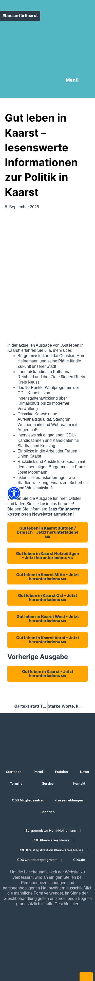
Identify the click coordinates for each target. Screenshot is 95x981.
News (84, 772)
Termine (16, 783)
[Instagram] (41, 48)
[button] (88, 48)
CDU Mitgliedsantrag (28, 800)
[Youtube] (55, 48)
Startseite (14, 772)
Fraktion (61, 772)
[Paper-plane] (69, 48)
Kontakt (79, 783)
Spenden (48, 812)
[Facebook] (27, 48)
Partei (38, 772)
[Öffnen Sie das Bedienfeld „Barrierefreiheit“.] (14, 493)
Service (48, 783)
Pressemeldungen (68, 800)
